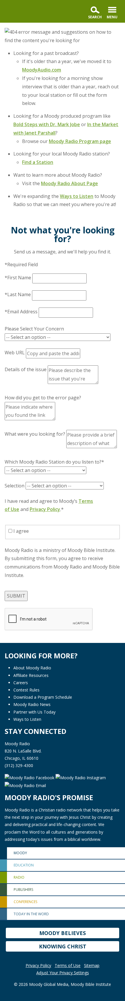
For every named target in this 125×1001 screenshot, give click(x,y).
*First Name (18, 277)
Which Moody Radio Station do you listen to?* (54, 462)
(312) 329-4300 (19, 765)
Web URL (15, 352)
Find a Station (37, 162)
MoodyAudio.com (41, 70)
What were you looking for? (35, 434)
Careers (20, 682)
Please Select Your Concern (34, 329)
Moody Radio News (32, 704)
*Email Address (21, 311)
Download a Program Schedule (42, 697)
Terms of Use (68, 965)
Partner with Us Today (34, 712)
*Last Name (18, 294)
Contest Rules (26, 690)
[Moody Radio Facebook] (30, 777)
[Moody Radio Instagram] (81, 777)
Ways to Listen (76, 196)
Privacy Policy (45, 509)
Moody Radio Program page (80, 141)
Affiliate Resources (31, 675)
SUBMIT (16, 596)
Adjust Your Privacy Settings (62, 972)
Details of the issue (26, 369)
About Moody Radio (32, 668)
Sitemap (91, 965)
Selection (14, 485)
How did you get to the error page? (43, 397)
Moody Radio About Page (69, 183)
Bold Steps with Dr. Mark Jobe (46, 124)
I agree (20, 531)
